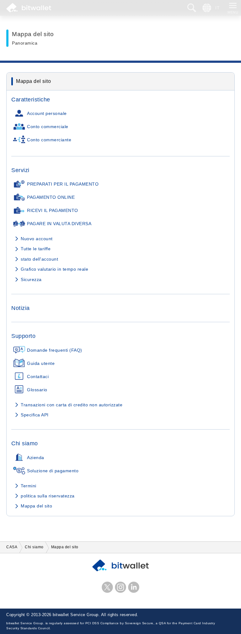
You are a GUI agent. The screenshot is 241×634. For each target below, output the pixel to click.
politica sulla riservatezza (48, 495)
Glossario (37, 389)
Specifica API (35, 414)
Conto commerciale (47, 126)
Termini (28, 485)
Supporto (23, 336)
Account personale (47, 113)
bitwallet (28, 8)
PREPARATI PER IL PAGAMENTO (63, 184)
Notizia (20, 308)
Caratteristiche (30, 99)
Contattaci (38, 376)
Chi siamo (24, 443)
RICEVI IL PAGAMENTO (52, 210)
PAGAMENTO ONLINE (51, 197)
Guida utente (41, 363)
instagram (120, 587)
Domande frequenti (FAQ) (54, 350)
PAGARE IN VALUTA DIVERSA (59, 223)
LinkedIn (133, 587)
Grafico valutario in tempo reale (54, 269)
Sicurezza (31, 279)
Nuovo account (37, 238)
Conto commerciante (49, 140)
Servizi (20, 170)
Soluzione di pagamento (52, 471)
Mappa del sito (36, 505)
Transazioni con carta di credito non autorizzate (71, 404)
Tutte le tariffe (36, 248)
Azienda (35, 457)
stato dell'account (39, 259)
